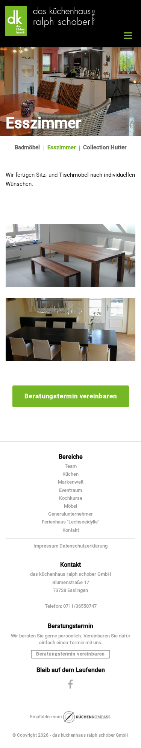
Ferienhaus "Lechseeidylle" (70, 522)
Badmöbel (27, 147)
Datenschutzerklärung (83, 546)
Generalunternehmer (70, 514)
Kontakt (70, 530)
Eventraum (70, 490)
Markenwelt (70, 482)
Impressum (45, 546)
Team (71, 466)
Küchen (70, 474)
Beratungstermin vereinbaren (70, 396)
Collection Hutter (104, 147)
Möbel (70, 506)
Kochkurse (70, 498)
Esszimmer (61, 147)
